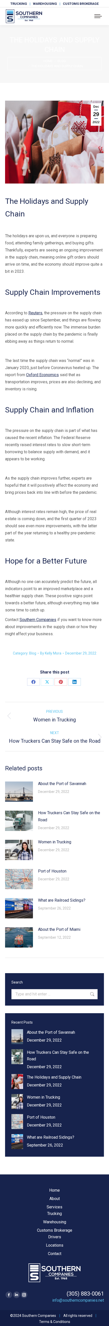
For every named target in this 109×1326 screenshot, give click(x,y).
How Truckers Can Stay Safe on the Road (69, 816)
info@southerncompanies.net (78, 1300)
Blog (32, 653)
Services (54, 1207)
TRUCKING (18, 4)
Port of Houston (52, 871)
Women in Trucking (54, 842)
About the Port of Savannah (62, 783)
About (54, 1198)
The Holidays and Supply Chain (54, 1077)
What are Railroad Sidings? (61, 900)
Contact (54, 1253)
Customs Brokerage (54, 1230)
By (50, 653)
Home (54, 1190)
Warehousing (54, 1222)
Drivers (54, 1236)
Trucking (54, 1213)
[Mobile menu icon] (98, 16)
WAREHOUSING (45, 4)
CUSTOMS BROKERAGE (81, 4)
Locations (54, 1245)
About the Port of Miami (59, 929)
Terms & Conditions (54, 1322)
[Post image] (19, 792)
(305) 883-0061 (85, 1294)
